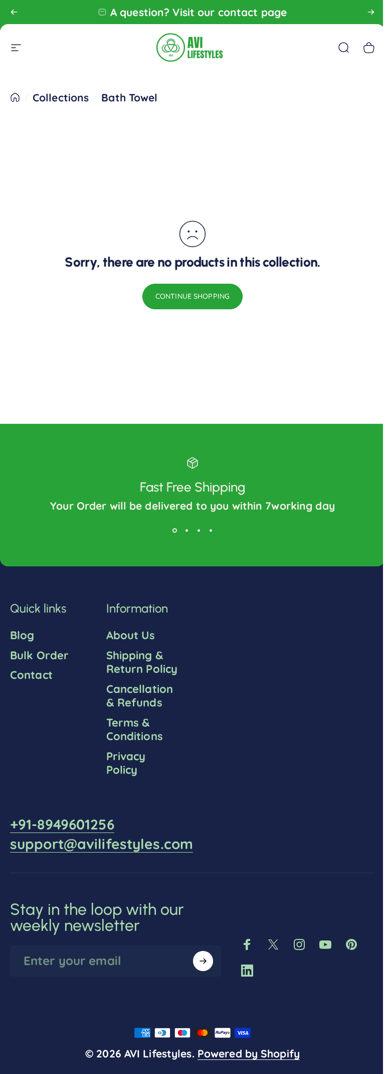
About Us (128, 635)
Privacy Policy (124, 777)
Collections (61, 97)
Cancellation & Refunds (137, 710)
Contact (31, 675)
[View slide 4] (207, 530)
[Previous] (14, 12)
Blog (22, 635)
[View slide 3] (195, 530)
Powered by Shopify (245, 1066)
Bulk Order (39, 655)
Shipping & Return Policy (132, 669)
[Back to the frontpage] (15, 97)
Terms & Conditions (132, 743)
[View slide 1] (171, 530)
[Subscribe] (198, 975)
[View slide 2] (183, 530)
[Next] (371, 12)
